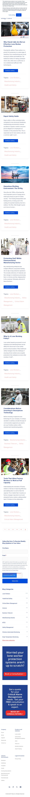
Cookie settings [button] (12, 15)
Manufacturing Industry (12, 81)
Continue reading (10, 70)
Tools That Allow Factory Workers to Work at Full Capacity (13, 481)
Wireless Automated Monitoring (15, 632)
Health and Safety (10, 85)
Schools (15, 608)
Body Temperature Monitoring (15, 637)
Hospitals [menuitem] (3, 765)
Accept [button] (18, 15)
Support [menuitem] (3, 737)
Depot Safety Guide (11, 116)
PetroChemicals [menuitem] (4, 777)
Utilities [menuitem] (2, 780)
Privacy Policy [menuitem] (18, 758)
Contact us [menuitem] (3, 743)
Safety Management (15, 627)
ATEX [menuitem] (16, 741)
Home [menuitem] (2, 732)
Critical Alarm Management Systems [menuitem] (20, 737)
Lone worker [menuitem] (18, 734)
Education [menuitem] (3, 760)
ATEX (15, 622)
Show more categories (8, 640)
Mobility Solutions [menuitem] (19, 746)
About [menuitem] (2, 735)
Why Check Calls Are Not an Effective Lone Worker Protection (14, 44)
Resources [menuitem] (3, 740)
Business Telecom (10, 444)
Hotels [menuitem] (2, 768)
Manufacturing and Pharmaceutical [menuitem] (5, 774)
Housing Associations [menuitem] (6, 770)
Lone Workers (14, 78)
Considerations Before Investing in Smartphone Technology (13, 411)
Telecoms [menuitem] (17, 743)
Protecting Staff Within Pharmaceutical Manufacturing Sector (12, 260)
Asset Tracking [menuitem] (18, 748)
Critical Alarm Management (13, 519)
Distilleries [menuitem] (3, 763)
